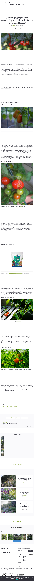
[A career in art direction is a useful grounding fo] (29, 537)
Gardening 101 (17, 15)
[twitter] (8, 2)
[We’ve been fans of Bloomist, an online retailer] (4, 537)
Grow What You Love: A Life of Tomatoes (9, 406)
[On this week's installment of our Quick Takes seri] (23, 537)
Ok (17, 579)
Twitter (25, 560)
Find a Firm (20, 7)
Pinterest (25, 556)
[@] (3, 532)
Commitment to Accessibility (19, 563)
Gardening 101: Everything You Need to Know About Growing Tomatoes (15, 409)
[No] (32, 578)
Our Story (19, 556)
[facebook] (6, 2)
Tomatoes (8, 417)
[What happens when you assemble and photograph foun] (11, 537)
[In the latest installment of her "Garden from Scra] (17, 537)
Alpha (21, 206)
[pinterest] (3, 2)
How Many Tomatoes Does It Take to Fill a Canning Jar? (12, 407)
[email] (9, 2)
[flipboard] (2, 2)
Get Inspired (8, 7)
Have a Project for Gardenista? (19, 566)
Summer (22, 417)
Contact (19, 557)
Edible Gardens (13, 417)
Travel (17, 7)
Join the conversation (17, 464)
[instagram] (5, 2)
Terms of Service (19, 559)
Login (30, 2)
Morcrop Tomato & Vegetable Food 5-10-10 (15, 273)
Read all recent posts (17, 521)
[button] (22, 2)
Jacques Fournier (18, 321)
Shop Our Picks (24, 7)
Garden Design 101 (13, 7)
